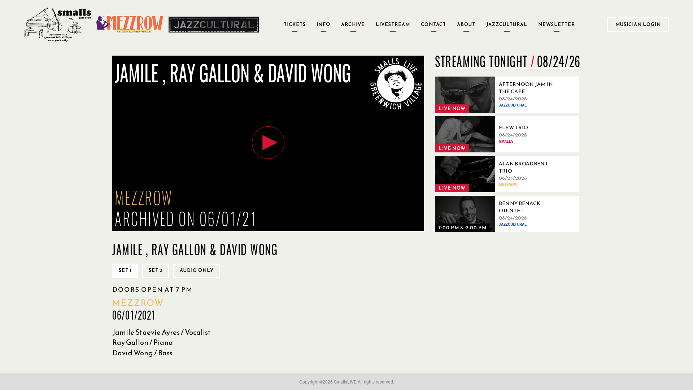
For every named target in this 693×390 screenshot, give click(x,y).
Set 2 (155, 270)
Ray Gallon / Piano (142, 342)
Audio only (197, 270)
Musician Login (638, 24)
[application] (268, 143)
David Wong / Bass (142, 352)
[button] (268, 142)
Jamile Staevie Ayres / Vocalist (161, 332)
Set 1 (125, 270)
